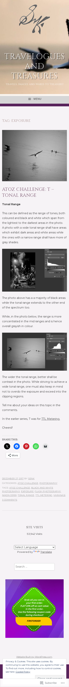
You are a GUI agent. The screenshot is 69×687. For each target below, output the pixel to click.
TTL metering (43, 495)
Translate (46, 551)
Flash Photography (48, 491)
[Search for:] (34, 566)
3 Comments (9, 500)
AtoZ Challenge (28, 483)
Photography (48, 483)
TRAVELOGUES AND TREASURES (34, 66)
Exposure (27, 491)
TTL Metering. (50, 419)
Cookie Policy (23, 671)
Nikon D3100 (9, 495)
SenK (31, 478)
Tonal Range (26, 495)
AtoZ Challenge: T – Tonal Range (28, 192)
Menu (37, 99)
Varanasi (59, 495)
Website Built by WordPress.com (34, 656)
